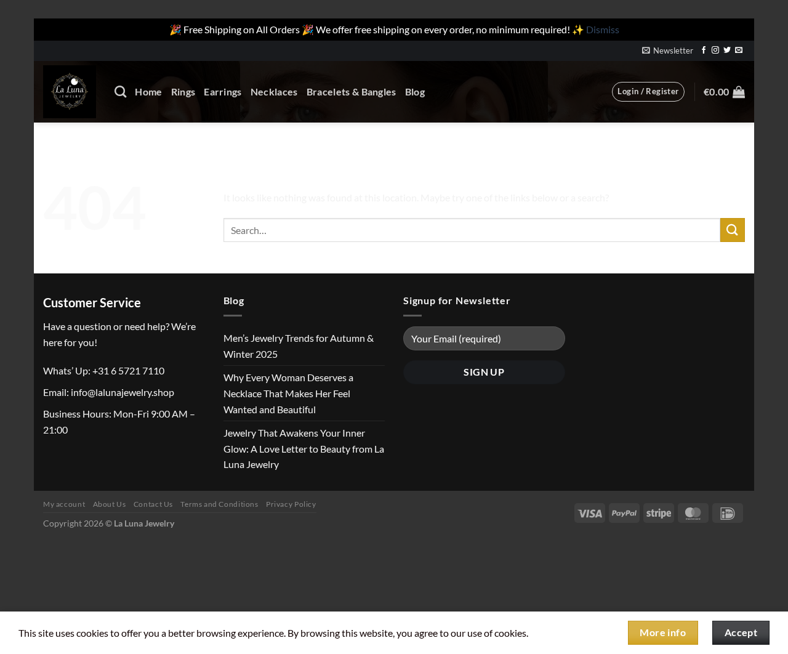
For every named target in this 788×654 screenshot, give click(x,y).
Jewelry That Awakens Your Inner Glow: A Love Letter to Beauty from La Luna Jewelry (303, 448)
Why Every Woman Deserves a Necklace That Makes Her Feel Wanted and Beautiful (288, 392)
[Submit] (732, 230)
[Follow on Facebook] (703, 50)
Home (148, 91)
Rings (183, 91)
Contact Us (153, 504)
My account (64, 504)
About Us (109, 504)
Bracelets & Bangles (351, 91)
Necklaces (274, 91)
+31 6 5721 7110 (128, 370)
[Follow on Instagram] (715, 50)
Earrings (223, 91)
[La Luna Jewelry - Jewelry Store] (69, 92)
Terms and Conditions (219, 504)
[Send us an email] (738, 50)
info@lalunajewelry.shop (122, 392)
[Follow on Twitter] (727, 50)
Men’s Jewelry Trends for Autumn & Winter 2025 (298, 346)
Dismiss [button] (602, 29)
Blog (415, 91)
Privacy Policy (291, 504)
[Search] (120, 91)
